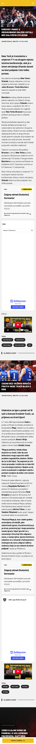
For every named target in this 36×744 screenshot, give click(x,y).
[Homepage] (33, 3)
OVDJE (7, 208)
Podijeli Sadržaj (16, 740)
